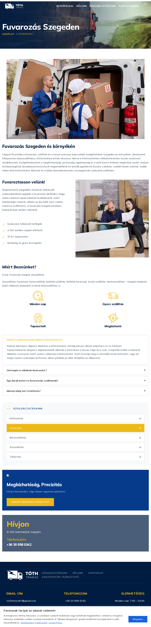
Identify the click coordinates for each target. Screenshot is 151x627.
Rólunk (81, 5)
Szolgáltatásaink (102, 5)
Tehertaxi (15, 456)
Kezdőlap (8, 34)
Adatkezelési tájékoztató (60, 576)
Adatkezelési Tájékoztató (34, 622)
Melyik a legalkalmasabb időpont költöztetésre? (35, 339)
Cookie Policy (55, 622)
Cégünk (6, 154)
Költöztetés (16, 418)
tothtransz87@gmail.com (21, 600)
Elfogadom (138, 619)
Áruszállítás (17, 447)
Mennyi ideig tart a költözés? (24, 390)
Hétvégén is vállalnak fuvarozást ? (27, 370)
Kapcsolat (96, 572)
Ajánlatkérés (128, 5)
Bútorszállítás (18, 437)
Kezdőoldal (65, 5)
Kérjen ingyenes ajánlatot (30, 502)
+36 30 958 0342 (19, 544)
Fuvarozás (16, 428)
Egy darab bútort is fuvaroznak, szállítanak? (32, 380)
